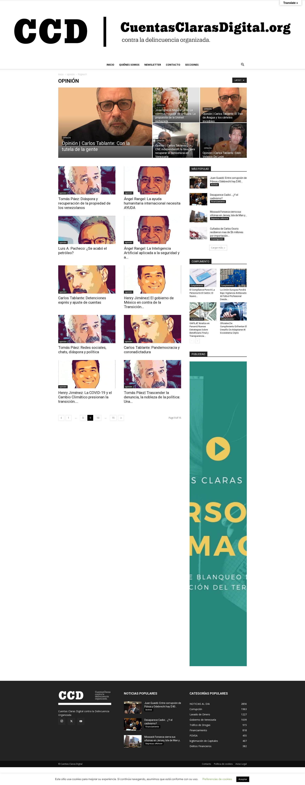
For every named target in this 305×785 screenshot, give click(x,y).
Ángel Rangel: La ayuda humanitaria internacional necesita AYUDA (152, 203)
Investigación (217, 239)
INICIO (110, 64)
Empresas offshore (219, 218)
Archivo (214, 184)
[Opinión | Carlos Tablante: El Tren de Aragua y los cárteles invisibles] (223, 104)
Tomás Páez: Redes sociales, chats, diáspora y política (82, 349)
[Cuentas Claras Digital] (152, 30)
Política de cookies (223, 763)
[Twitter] (71, 721)
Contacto (206, 763)
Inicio (61, 74)
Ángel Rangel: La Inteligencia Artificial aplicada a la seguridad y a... (152, 252)
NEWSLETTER (152, 64)
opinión (71, 74)
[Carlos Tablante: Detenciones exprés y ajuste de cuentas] (86, 279)
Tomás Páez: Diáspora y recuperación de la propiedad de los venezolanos (84, 203)
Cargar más (217, 247)
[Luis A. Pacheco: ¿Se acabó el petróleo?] (86, 230)
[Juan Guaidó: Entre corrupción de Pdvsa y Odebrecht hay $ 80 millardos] (198, 182)
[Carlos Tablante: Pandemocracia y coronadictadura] (152, 329)
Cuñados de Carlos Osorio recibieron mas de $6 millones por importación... (226, 232)
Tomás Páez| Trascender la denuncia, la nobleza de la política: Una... (152, 397)
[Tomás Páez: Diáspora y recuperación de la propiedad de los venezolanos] (86, 180)
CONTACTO (173, 64)
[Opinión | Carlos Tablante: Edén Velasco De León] (223, 141)
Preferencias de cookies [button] (217, 779)
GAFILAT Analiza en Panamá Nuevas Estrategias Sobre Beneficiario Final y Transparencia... (200, 329)
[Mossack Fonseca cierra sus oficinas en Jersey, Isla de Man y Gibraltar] (198, 216)
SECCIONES (192, 64)
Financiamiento (218, 201)
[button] (242, 65)
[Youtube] (80, 721)
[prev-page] (61, 418)
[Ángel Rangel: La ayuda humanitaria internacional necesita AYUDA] (152, 180)
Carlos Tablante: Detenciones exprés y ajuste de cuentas (82, 300)
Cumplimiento (197, 285)
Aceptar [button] (242, 779)
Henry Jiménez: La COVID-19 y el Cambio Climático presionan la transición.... (85, 397)
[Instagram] (61, 721)
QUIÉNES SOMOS (129, 64)
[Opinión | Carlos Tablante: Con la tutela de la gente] (105, 116)
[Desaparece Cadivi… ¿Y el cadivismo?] (198, 199)
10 (98, 417)
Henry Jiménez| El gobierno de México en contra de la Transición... (149, 302)
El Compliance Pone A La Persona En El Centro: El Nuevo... (202, 292)
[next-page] (121, 418)
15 (113, 417)
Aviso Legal (241, 763)
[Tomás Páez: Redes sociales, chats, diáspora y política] (86, 329)
